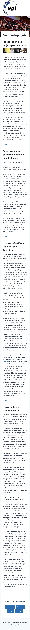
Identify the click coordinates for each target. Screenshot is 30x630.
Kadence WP (15, 625)
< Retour (6, 145)
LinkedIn (6, 362)
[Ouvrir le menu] (26, 8)
